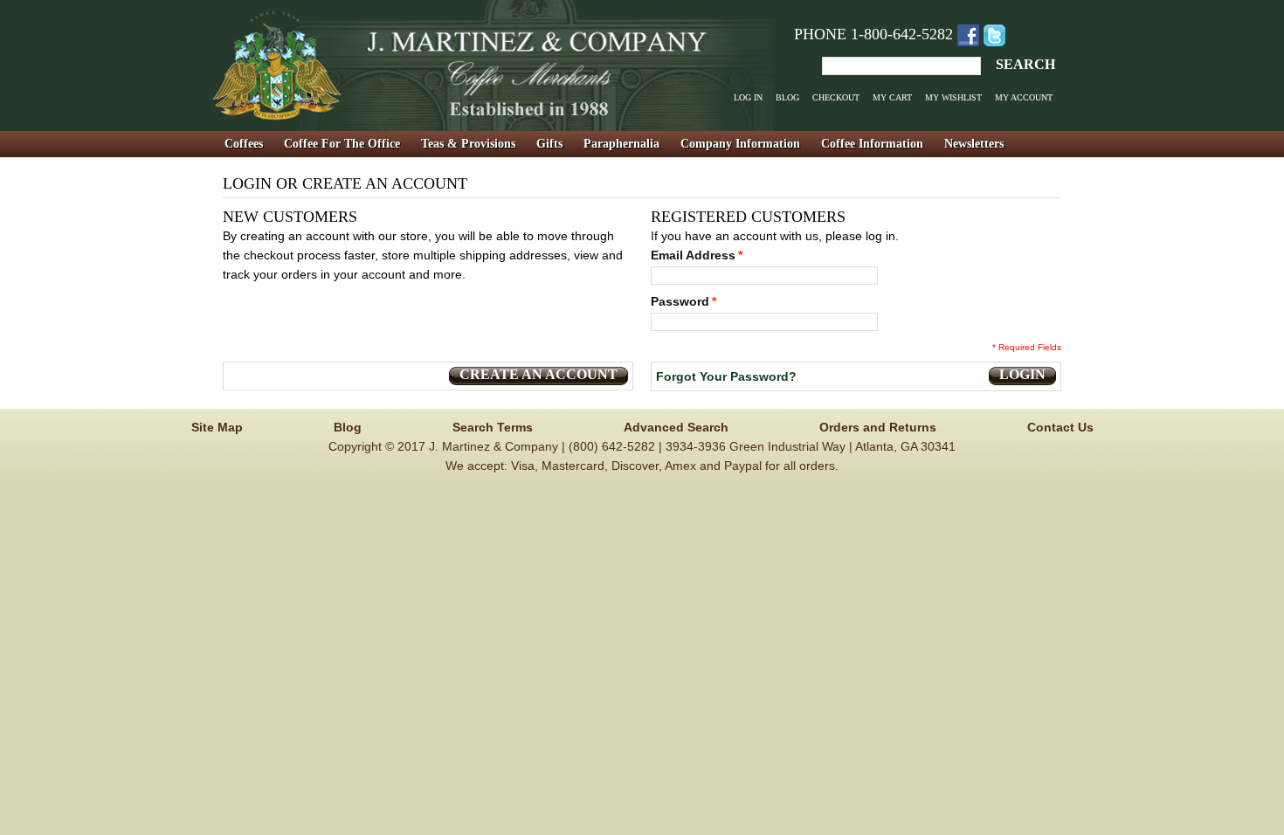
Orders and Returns (877, 427)
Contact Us (1060, 427)
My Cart (892, 97)
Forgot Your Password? (726, 376)
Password (680, 301)
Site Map (217, 427)
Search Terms (492, 427)
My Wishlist (953, 97)
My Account (1024, 97)
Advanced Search (676, 427)
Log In (748, 97)
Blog (787, 97)
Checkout (835, 97)
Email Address (693, 255)
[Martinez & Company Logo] (491, 65)
